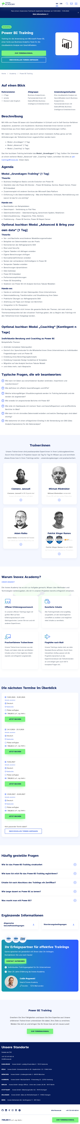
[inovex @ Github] (3, 1110)
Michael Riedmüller (59, 488)
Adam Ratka (20, 533)
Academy (12, 74)
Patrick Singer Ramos (59, 533)
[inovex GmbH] (8, 3)
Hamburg (5, 1079)
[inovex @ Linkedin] (6, 1110)
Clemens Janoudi (20, 488)
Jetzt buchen (15, 719)
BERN (3, 1100)
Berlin (4, 1085)
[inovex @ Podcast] (16, 1110)
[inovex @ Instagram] (13, 1110)
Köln (3, 1069)
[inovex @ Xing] (9, 1110)
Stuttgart (6, 1090)
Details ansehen (10, 700)
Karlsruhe (10, 707)
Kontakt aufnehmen (15, 961)
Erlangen (5, 1095)
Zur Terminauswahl (24, 53)
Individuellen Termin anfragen (23, 60)
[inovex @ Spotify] (20, 1110)
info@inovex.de (6, 1059)
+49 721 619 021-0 (8, 1056)
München (5, 1074)
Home (4, 74)
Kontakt (71, 3)
